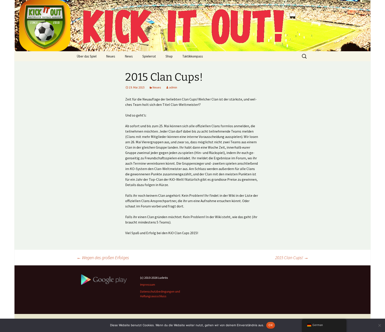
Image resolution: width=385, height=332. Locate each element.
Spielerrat (149, 56)
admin (173, 87)
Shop (169, 56)
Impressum (147, 285)
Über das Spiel (86, 56)
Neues (110, 56)
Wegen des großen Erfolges (103, 257)
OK (270, 325)
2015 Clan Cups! (291, 257)
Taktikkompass (192, 56)
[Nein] (379, 325)
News (129, 56)
